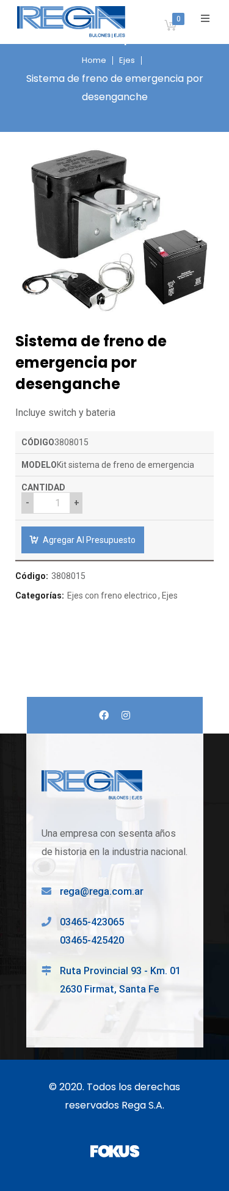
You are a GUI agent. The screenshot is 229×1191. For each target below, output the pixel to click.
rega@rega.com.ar (102, 891)
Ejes (127, 60)
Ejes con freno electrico (112, 595)
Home (94, 60)
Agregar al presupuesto (89, 540)
